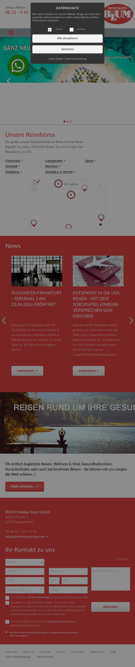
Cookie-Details (56, 59)
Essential (59, 29)
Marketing (81, 29)
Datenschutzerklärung (76, 59)
